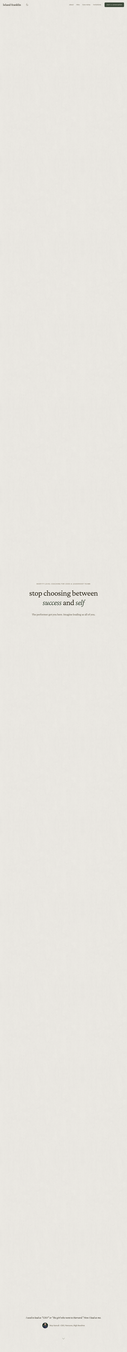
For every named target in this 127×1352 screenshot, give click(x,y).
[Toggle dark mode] (27, 5)
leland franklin (12, 4)
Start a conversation (114, 5)
